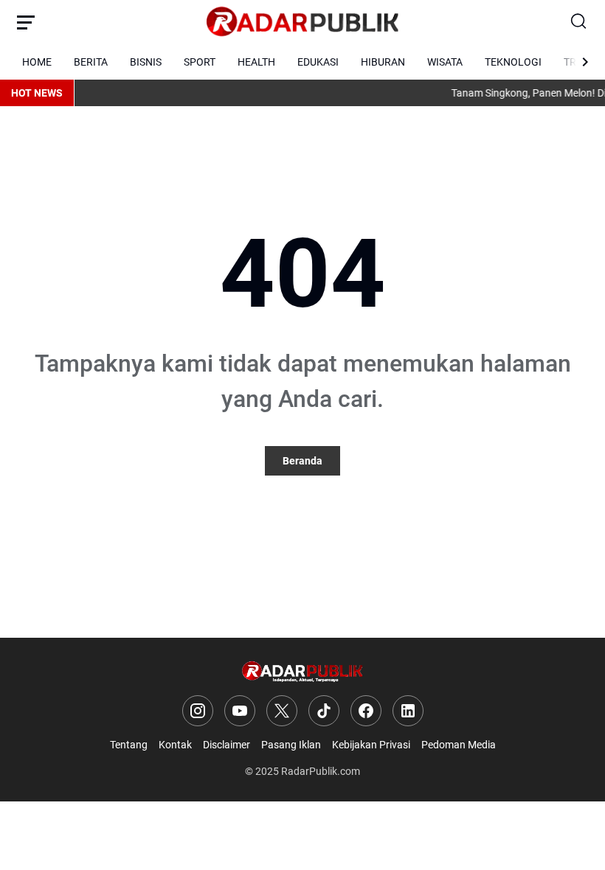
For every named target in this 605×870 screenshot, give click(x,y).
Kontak (175, 745)
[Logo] (303, 672)
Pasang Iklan (291, 745)
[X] (281, 710)
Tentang (129, 745)
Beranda (302, 461)
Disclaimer (226, 745)
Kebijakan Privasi (371, 745)
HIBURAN (383, 62)
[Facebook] (365, 710)
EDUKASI (318, 62)
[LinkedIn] (408, 710)
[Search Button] (579, 22)
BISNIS (146, 62)
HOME (37, 62)
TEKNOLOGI (513, 62)
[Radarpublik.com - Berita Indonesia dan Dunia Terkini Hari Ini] (302, 22)
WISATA (445, 62)
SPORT (199, 62)
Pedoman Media (458, 745)
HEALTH (256, 62)
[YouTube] (239, 710)
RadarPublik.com (320, 771)
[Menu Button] (26, 22)
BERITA (91, 62)
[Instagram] (197, 710)
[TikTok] (323, 710)
